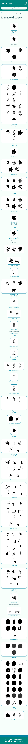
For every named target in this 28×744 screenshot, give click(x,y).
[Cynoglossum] (20, 163)
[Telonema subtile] (8, 510)
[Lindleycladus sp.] (20, 283)
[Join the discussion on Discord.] (12, 741)
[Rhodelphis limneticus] (20, 462)
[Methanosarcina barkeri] (20, 621)
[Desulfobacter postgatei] (14, 702)
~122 (14, 227)
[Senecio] (8, 106)
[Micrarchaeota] (14, 646)
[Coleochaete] (17, 418)
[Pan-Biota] (8, 715)
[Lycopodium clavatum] (14, 353)
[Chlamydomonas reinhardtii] (8, 442)
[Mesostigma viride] (14, 430)
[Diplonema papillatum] (14, 578)
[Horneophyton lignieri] (14, 377)
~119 (14, 224)
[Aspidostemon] (14, 249)
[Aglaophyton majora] (14, 388)
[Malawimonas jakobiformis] (8, 553)
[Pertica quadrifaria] (14, 324)
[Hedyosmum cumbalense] (20, 249)
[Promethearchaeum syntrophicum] (11, 610)
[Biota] (20, 663)
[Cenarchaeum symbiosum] (20, 628)
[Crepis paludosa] (14, 26)
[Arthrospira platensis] (20, 676)
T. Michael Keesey (15, 739)
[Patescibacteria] (8, 689)
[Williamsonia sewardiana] (14, 283)
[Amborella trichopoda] (17, 260)
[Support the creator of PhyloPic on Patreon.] (20, 741)
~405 (14, 295)
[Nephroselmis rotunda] (14, 442)
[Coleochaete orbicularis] (11, 418)
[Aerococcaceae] (14, 663)
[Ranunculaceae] (14, 234)
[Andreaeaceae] (8, 399)
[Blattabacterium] (8, 663)
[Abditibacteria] (20, 670)
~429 (14, 335)
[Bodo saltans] (8, 571)
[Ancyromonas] (20, 553)
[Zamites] (14, 289)
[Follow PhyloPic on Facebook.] (15, 741)
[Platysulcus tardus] (20, 504)
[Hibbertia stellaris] (14, 217)
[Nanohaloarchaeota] (20, 646)
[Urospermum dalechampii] (14, 57)
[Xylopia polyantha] (8, 249)
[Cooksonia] (20, 365)
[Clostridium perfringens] (8, 683)
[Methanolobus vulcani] (14, 628)
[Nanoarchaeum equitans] (8, 646)
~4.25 (14, 708)
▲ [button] (14, 736)
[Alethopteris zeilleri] (14, 302)
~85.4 (14, 145)
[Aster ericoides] (20, 94)
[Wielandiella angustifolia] (8, 283)
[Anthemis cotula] (8, 100)
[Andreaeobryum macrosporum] (14, 399)
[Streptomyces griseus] (8, 676)
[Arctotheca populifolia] (14, 119)
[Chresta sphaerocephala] (20, 68)
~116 (14, 193)
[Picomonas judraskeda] (14, 468)
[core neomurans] (14, 634)
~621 (14, 412)
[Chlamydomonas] (17, 449)
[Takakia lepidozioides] (20, 399)
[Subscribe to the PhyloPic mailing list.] (6, 741)
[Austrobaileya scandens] (11, 260)
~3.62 (14, 590)
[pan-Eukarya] (14, 597)
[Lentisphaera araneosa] (14, 683)
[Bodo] (8, 578)
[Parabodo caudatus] (17, 584)
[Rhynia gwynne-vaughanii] (14, 365)
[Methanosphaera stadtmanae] (8, 621)
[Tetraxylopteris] (17, 313)
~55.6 (14, 126)
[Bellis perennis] (14, 100)
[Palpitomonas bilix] (8, 486)
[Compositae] (20, 106)
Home (2, 13)
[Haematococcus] (20, 442)
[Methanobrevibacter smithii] (14, 621)
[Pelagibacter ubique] (20, 683)
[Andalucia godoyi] (20, 571)
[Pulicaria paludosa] (8, 113)
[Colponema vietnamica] (20, 516)
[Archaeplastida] (14, 462)
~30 (14, 81)
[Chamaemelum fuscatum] (14, 113)
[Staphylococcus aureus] (14, 676)
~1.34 (14, 455)
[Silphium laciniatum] (20, 87)
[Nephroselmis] (11, 449)
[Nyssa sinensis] (8, 180)
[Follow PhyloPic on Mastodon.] (9, 741)
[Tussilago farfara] (14, 94)
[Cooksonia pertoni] (8, 365)
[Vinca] (17, 169)
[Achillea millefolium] (8, 87)
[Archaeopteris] (11, 313)
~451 (14, 359)
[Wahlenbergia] (20, 132)
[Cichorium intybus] (8, 50)
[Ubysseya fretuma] (8, 504)
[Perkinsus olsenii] (20, 510)
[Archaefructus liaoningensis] (14, 271)
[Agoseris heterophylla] (14, 50)
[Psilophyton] (14, 341)
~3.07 (14, 33)
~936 (14, 436)
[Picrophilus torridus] (8, 628)
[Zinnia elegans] (14, 87)
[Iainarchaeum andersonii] (14, 652)
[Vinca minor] (14, 163)
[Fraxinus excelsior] (8, 163)
